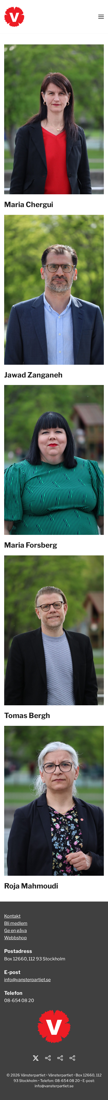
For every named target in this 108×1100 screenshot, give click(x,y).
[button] (101, 17)
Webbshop (15, 937)
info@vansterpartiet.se (27, 979)
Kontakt (12, 916)
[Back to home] (14, 17)
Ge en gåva (15, 930)
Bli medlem (15, 923)
